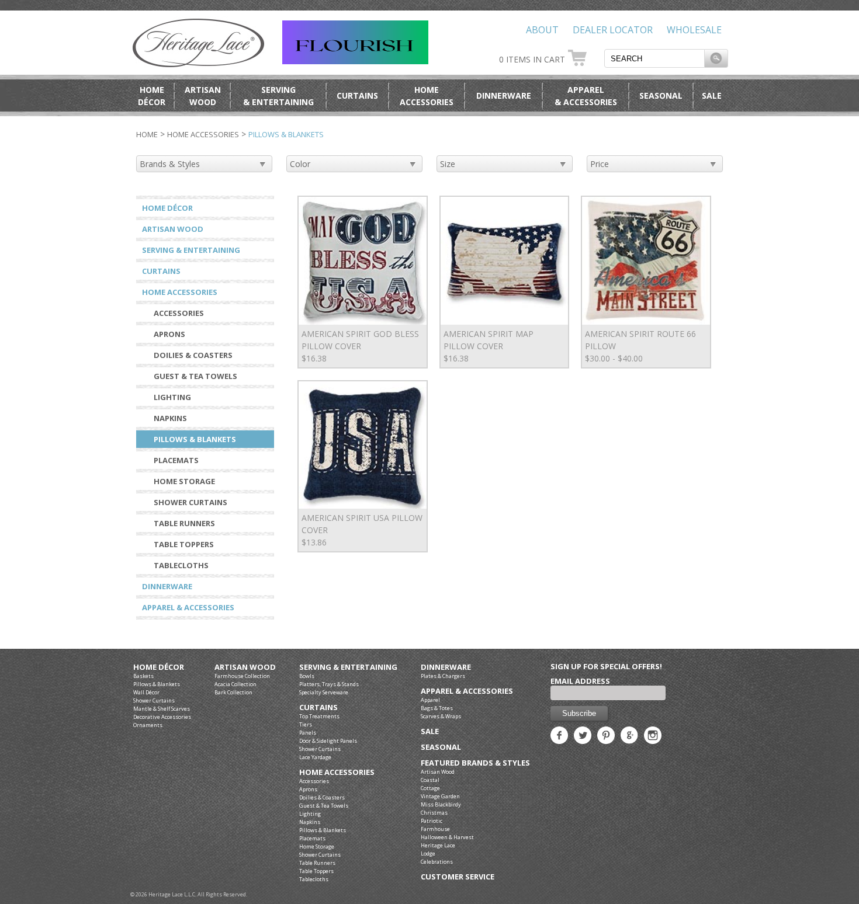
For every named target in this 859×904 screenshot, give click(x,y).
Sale (712, 95)
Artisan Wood (172, 229)
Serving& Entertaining (278, 95)
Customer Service (457, 877)
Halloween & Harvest (447, 837)
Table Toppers (184, 544)
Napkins (170, 418)
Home (147, 134)
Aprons (169, 334)
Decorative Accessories (162, 717)
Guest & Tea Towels (195, 376)
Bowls (306, 676)
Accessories (179, 313)
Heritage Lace (438, 845)
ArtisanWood (203, 95)
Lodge (428, 853)
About (542, 29)
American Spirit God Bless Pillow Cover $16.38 (360, 346)
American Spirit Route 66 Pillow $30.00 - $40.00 (640, 346)
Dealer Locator (613, 29)
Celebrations (437, 861)
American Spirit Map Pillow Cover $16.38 (489, 346)
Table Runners (184, 523)
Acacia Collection (235, 684)
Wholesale (694, 29)
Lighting (172, 397)
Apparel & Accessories (188, 607)
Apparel (430, 700)
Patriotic (431, 821)
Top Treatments (319, 716)
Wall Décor (146, 692)
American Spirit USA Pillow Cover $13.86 (362, 530)
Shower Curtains (190, 502)
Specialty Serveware (323, 692)
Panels (307, 732)
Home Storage (184, 481)
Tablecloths (181, 565)
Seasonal (661, 95)
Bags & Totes (437, 708)
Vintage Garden (440, 796)
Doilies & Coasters (193, 355)
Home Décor (167, 208)
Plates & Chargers (443, 676)
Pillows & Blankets (195, 439)
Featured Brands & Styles (475, 763)
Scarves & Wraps (441, 716)
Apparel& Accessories (586, 95)
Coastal (430, 780)
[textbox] (654, 58)
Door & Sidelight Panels (328, 741)
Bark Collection (233, 692)
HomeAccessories (426, 95)
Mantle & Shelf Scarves (161, 708)
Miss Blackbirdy (441, 804)
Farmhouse (435, 829)
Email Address (580, 681)
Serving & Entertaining (191, 250)
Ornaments (147, 725)
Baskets (143, 676)
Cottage (430, 788)
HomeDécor (151, 95)
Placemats (176, 460)
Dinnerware (503, 95)
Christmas (434, 812)
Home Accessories (203, 134)
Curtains (357, 95)
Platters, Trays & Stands (329, 684)
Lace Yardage (315, 757)
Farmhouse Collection (242, 676)
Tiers (305, 724)
